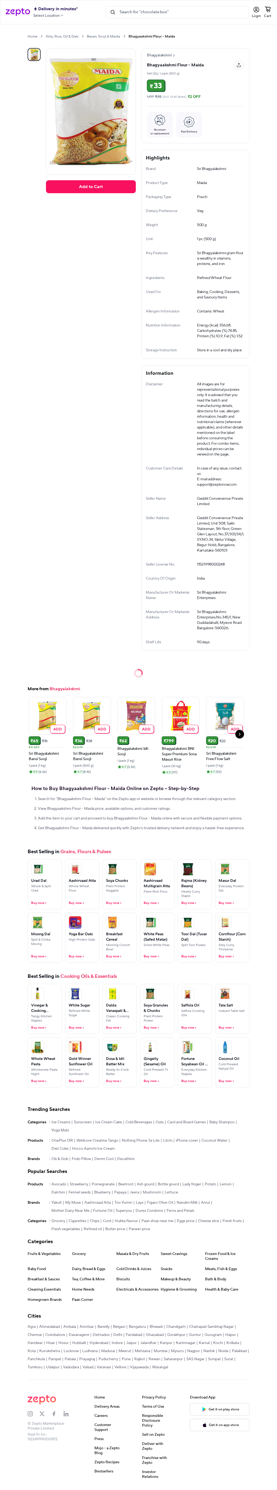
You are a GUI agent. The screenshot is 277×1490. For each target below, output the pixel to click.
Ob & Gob (59, 1158)
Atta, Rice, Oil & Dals (62, 36)
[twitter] (45, 1414)
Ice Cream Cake (108, 1122)
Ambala (69, 1326)
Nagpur (193, 1351)
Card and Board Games (186, 1122)
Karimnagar (185, 1343)
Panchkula (36, 1359)
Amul (205, 1202)
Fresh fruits (232, 1221)
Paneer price (139, 1229)
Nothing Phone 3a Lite (141, 1140)
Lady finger (191, 1184)
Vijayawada (139, 1367)
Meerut (124, 1351)
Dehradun (101, 1334)
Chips (94, 1221)
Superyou (124, 1210)
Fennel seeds (79, 1192)
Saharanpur (173, 1359)
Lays (139, 1202)
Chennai (35, 1334)
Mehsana (142, 1351)
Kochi (218, 1343)
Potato (210, 1184)
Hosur (63, 1343)
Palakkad (239, 1351)
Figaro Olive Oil (160, 1202)
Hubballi (79, 1343)
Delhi (117, 1334)
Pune (126, 1359)
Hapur (230, 1334)
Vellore (120, 1367)
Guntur (195, 1334)
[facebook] (58, 1414)
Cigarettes (77, 1221)
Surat (228, 1359)
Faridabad (134, 1334)
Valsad (88, 1367)
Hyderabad (99, 1343)
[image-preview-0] (34, 54)
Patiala (70, 1359)
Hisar (50, 1343)
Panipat (54, 1359)
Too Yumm (123, 1202)
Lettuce (171, 1192)
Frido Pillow (81, 1158)
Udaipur (53, 1367)
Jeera (134, 1192)
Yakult (56, 1202)
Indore (117, 1343)
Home (32, 36)
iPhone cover (187, 1140)
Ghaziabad (155, 1334)
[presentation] (41, 36)
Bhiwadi (156, 1326)
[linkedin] (69, 1414)
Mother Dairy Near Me (70, 1210)
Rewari (154, 1359)
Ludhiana (90, 1351)
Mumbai (160, 1351)
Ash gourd (145, 1184)
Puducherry (108, 1359)
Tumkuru (35, 1367)
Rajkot (139, 1359)
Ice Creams (60, 1122)
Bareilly (103, 1326)
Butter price (115, 1229)
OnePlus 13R (62, 1140)
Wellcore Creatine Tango (97, 1140)
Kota (32, 1351)
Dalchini (58, 1192)
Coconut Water (214, 1140)
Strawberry (79, 1184)
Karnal (204, 1343)
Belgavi (119, 1326)
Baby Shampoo (222, 1122)
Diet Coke (59, 1148)
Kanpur (166, 1343)
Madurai (108, 1351)
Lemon (226, 1184)
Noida (223, 1351)
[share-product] (239, 65)
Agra (32, 1326)
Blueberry (102, 1192)
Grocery (58, 1221)
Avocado (58, 1184)
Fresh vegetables (65, 1229)
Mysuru (177, 1351)
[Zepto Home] (18, 12)
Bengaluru (137, 1326)
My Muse (73, 1202)
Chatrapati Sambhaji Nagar (211, 1326)
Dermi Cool (104, 1158)
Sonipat (214, 1359)
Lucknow (71, 1351)
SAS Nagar (195, 1359)
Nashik (209, 1351)
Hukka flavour (126, 1221)
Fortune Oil (102, 1210)
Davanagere (79, 1334)
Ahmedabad (49, 1326)
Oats (160, 1122)
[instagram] (33, 1414)
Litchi (167, 1140)
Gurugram (213, 1334)
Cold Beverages (139, 1122)
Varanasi (104, 1367)
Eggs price (185, 1221)
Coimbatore (55, 1334)
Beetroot (125, 1184)
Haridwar (35, 1343)
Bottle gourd (168, 1184)
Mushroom (152, 1192)
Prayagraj (87, 1359)
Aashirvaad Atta (97, 1202)
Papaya (120, 1192)
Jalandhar (148, 1343)
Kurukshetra (49, 1351)
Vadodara (71, 1367)
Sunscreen (83, 1122)
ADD (57, 729)
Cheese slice (208, 1221)
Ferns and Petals (180, 1210)
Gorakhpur (176, 1334)
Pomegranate (103, 1184)
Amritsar (87, 1326)
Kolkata (232, 1343)
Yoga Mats (60, 1130)
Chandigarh (176, 1326)
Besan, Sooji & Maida (103, 36)
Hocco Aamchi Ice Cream (93, 1148)
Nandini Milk (187, 1202)
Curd (107, 1221)
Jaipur (131, 1343)
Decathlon (126, 1158)
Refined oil (93, 1229)
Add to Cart (91, 186)
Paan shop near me (157, 1221)
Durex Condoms (149, 1210)
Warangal (160, 1367)
